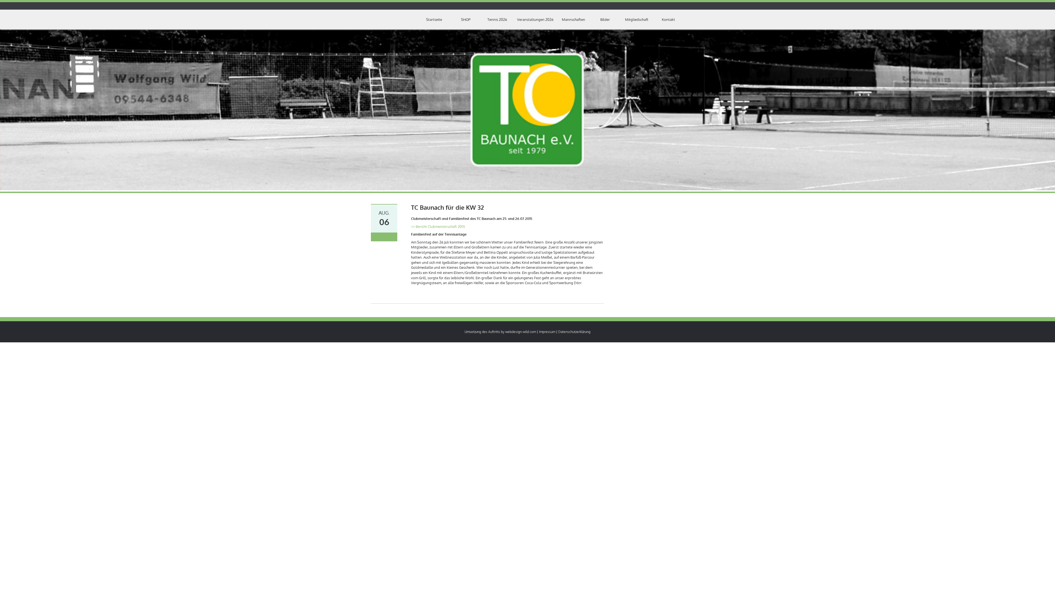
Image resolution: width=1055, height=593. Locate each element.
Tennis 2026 (497, 19)
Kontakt (668, 19)
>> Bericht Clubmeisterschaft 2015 (438, 226)
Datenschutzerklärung (574, 332)
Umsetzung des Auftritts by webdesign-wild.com (500, 332)
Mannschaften (573, 19)
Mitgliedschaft (636, 19)
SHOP (465, 19)
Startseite (434, 19)
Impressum (547, 332)
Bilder (605, 19)
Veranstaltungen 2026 (535, 19)
